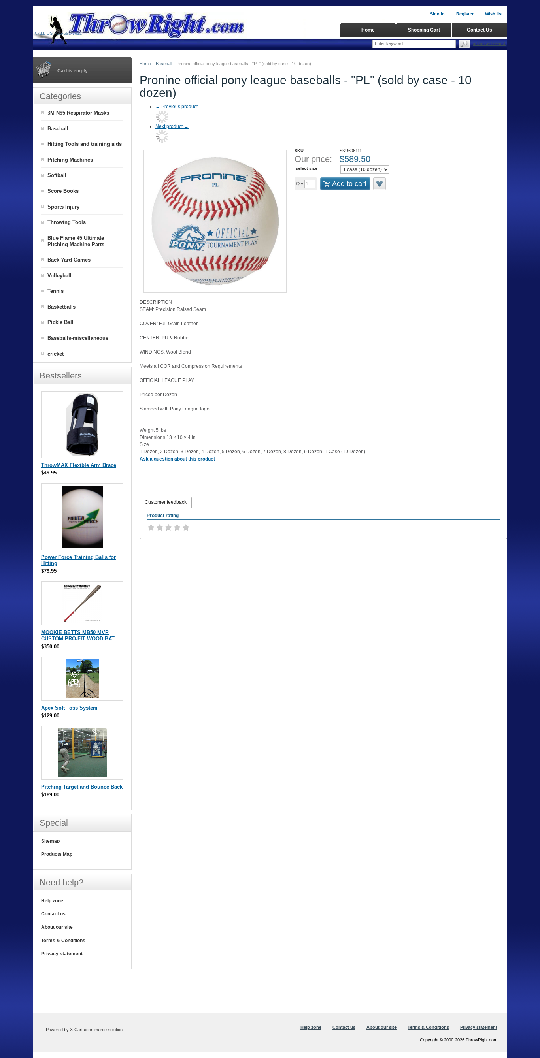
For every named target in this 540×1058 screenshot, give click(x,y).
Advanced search (489, 43)
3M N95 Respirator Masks (78, 113)
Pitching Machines (70, 160)
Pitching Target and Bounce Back (82, 787)
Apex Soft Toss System (69, 708)
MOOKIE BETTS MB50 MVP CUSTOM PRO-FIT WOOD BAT (78, 635)
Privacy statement (62, 953)
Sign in (437, 13)
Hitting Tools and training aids (84, 144)
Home (145, 63)
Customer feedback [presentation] (166, 502)
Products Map (56, 854)
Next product (172, 126)
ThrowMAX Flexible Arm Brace (78, 465)
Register (465, 13)
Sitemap (50, 841)
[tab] (166, 502)
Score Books (63, 191)
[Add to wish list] (380, 183)
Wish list (494, 13)
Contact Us (479, 30)
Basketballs (61, 307)
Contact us (53, 914)
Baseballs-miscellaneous (77, 338)
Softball (56, 175)
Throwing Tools (66, 222)
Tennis (55, 291)
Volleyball (59, 276)
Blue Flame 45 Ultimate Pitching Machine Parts (75, 241)
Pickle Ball (60, 322)
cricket (55, 354)
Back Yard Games (69, 260)
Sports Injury (63, 207)
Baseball (164, 63)
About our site (57, 927)
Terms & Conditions (63, 940)
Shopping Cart (424, 30)
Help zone (52, 901)
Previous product (176, 106)
